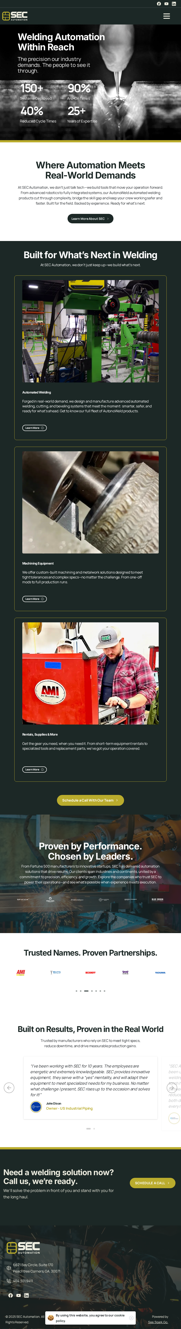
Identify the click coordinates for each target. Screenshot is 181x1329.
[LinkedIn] (174, 4)
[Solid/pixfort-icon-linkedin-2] (26, 1295)
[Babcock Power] (77, 900)
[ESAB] (125, 972)
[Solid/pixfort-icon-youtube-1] (19, 1295)
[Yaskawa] (90, 972)
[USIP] (104, 900)
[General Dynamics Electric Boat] (130, 900)
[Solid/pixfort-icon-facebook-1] (11, 1295)
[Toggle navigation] (167, 16)
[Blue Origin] (157, 900)
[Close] (131, 1318)
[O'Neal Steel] (50, 900)
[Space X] (23, 900)
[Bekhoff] (21, 972)
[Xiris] (55, 972)
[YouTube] (166, 4)
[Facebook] (159, 4)
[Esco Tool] (160, 972)
